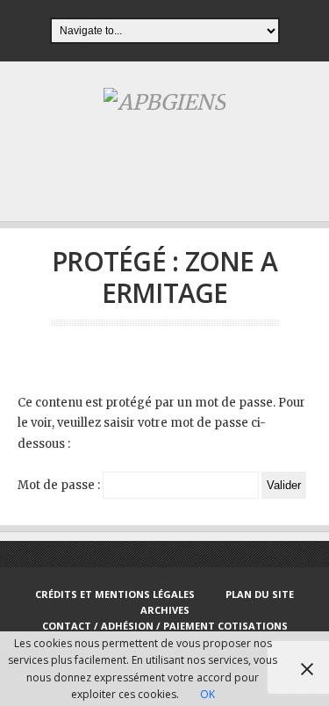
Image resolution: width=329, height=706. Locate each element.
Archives (165, 610)
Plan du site (259, 594)
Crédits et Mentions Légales (115, 594)
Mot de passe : (60, 485)
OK (207, 694)
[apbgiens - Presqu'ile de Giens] (164, 102)
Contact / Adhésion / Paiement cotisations (165, 625)
